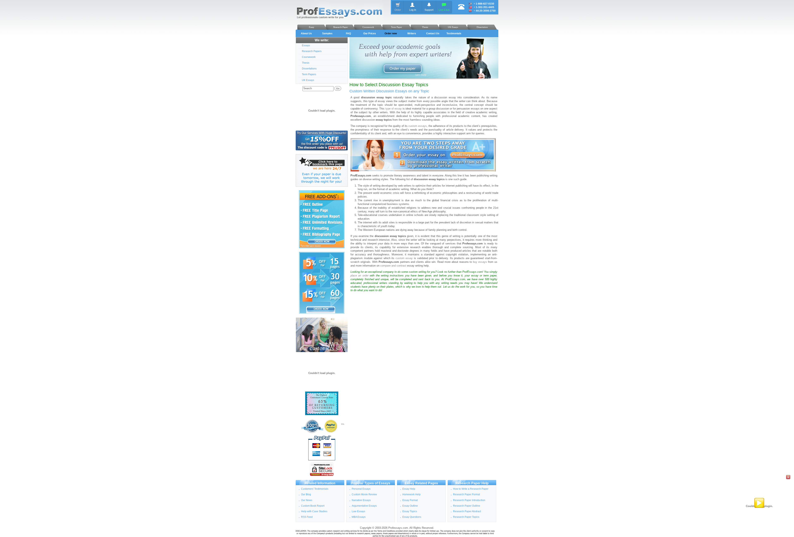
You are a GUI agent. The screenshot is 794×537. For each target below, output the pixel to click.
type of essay (393, 108)
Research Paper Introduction (469, 500)
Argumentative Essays (364, 505)
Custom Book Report (312, 505)
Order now (391, 33)
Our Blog (306, 494)
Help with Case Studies (314, 511)
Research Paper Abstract (467, 511)
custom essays (417, 126)
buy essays (480, 262)
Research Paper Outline (466, 505)
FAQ (348, 33)
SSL (342, 424)
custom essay (404, 258)
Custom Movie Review (364, 494)
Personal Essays (361, 488)
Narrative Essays (361, 500)
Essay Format (410, 500)
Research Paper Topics (466, 517)
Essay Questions (411, 517)
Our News (306, 500)
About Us (306, 33)
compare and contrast (393, 265)
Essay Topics (409, 511)
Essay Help (408, 488)
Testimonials (453, 33)
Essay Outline (410, 505)
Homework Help (411, 494)
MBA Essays (359, 517)
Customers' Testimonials (314, 488)
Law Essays (358, 511)
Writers (411, 33)
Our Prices (369, 33)
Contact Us (432, 33)
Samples (327, 33)
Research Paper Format (466, 494)
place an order (359, 275)
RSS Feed (307, 517)
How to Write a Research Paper (470, 488)
